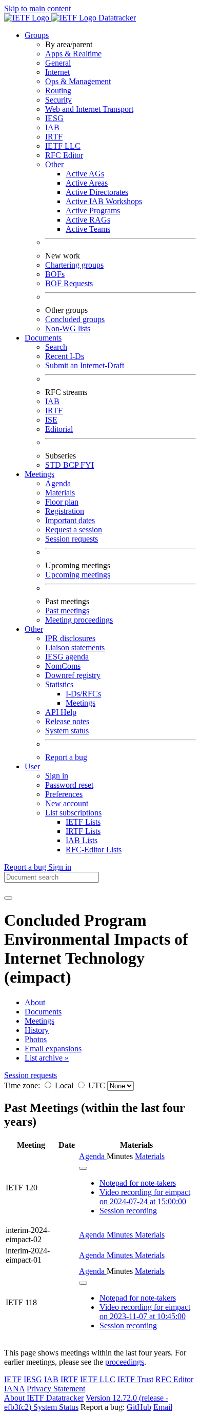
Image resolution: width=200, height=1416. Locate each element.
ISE (51, 419)
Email (162, 1407)
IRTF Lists (83, 831)
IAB (52, 127)
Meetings (80, 703)
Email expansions (53, 1048)
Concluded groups (75, 319)
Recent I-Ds (64, 356)
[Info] (83, 1168)
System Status (55, 1407)
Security (58, 99)
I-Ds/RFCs (83, 693)
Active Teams (88, 229)
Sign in (56, 775)
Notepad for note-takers (137, 1183)
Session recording (128, 1210)
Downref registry (73, 675)
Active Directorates (97, 192)
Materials (60, 492)
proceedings (124, 1362)
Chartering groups (74, 265)
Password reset (69, 785)
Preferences (64, 794)
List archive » (47, 1057)
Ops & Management (78, 81)
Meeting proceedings (79, 619)
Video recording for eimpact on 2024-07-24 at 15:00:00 (144, 1197)
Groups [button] (37, 35)
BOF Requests (69, 283)
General (58, 62)
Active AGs (85, 173)
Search (56, 347)
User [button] (32, 766)
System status (67, 730)
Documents (43, 1011)
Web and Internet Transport (89, 109)
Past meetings (67, 610)
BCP (72, 465)
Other (54, 164)
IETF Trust (135, 1379)
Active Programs (93, 210)
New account (66, 803)
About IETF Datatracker (44, 1397)
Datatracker (116, 17)
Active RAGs (88, 219)
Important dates (70, 520)
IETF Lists (83, 821)
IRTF (54, 136)
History (37, 1030)
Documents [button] (43, 337)
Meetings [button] (39, 474)
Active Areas (87, 182)
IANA (14, 1388)
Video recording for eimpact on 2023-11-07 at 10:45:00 (144, 1312)
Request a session (73, 529)
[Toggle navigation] (8, 898)
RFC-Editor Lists (94, 849)
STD (54, 465)
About (35, 1002)
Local (64, 1085)
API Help (60, 712)
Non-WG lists (67, 328)
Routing (58, 90)
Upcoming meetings (77, 574)
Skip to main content (37, 8)
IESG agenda (67, 656)
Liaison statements (75, 647)
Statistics (59, 684)
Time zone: (22, 1085)
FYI (87, 465)
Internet (57, 72)
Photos (36, 1039)
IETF (13, 1379)
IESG (54, 118)
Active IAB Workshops (104, 201)
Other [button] (34, 629)
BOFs (55, 274)
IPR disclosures (70, 638)
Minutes (121, 1234)
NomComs (63, 666)
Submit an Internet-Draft (84, 365)
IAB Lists (81, 840)
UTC (96, 1085)
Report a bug (66, 757)
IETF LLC (63, 146)
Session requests (71, 538)
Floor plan (61, 501)
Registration (64, 511)
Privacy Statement (56, 1388)
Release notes (67, 721)
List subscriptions (73, 812)
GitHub (139, 1407)
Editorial (59, 429)
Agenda (58, 483)
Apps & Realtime (73, 53)
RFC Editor (64, 155)
